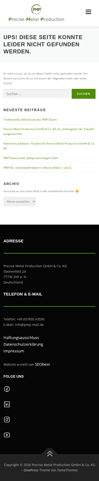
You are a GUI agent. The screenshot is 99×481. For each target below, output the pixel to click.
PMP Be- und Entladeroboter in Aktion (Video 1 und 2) (37, 168)
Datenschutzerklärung (23, 344)
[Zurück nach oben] (49, 454)
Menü (88, 12)
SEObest (42, 364)
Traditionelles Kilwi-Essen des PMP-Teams (30, 120)
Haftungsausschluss (21, 337)
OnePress (31, 470)
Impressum (13, 351)
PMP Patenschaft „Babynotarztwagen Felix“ (30, 158)
